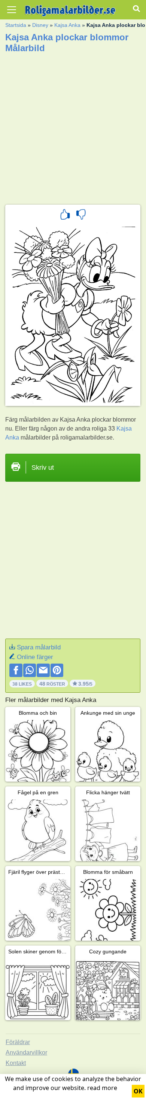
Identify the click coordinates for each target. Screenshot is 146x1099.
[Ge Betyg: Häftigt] (65, 215)
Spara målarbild (39, 647)
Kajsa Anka (67, 25)
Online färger (35, 657)
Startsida (15, 25)
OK (138, 1091)
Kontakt (16, 1063)
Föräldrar (18, 1042)
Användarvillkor (26, 1052)
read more (102, 1088)
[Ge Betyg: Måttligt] (81, 215)
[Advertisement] (73, 126)
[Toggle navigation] (11, 9)
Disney (40, 25)
